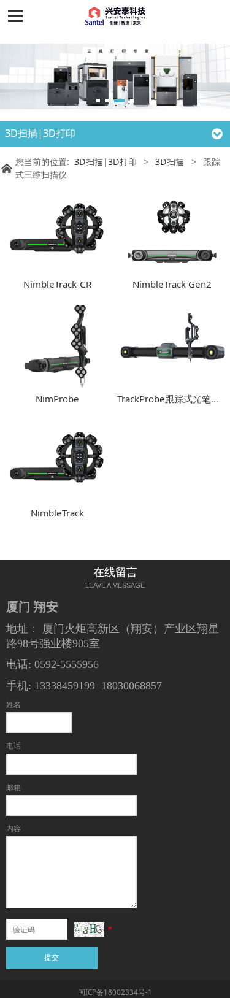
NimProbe (57, 399)
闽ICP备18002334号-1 (115, 992)
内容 (13, 828)
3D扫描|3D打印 (105, 161)
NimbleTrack (57, 513)
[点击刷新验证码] (89, 929)
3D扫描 (169, 161)
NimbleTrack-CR (57, 284)
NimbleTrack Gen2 (172, 284)
